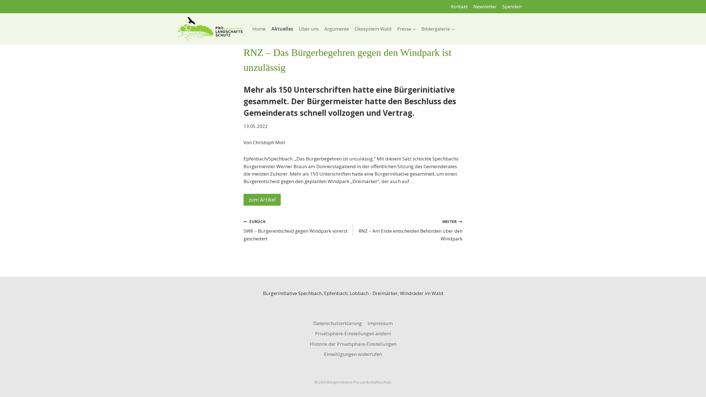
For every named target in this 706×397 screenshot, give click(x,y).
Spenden (512, 6)
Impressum (380, 323)
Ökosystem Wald (373, 29)
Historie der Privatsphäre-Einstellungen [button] (353, 344)
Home (259, 29)
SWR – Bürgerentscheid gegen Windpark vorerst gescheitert (295, 230)
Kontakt (459, 6)
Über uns (309, 29)
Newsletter (485, 6)
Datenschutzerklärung (337, 323)
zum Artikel (262, 199)
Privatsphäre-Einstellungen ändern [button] (353, 333)
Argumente (336, 29)
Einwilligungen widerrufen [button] (353, 354)
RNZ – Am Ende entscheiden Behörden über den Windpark (410, 230)
